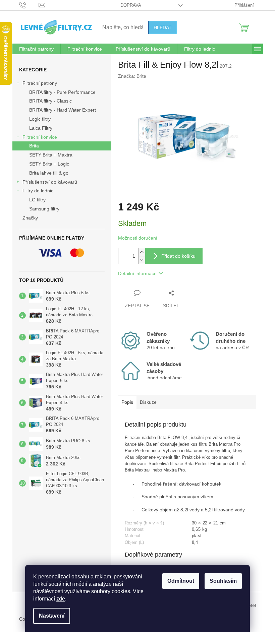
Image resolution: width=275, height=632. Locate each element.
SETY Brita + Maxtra (50, 154)
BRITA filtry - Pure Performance (62, 92)
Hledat (163, 27)
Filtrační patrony (39, 83)
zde (60, 599)
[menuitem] (36, 49)
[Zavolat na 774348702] (29, 4)
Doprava (130, 5)
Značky (30, 217)
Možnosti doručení (137, 238)
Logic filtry (40, 119)
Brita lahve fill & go (48, 173)
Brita (34, 145)
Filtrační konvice (39, 137)
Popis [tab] (127, 402)
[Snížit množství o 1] (142, 260)
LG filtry (37, 199)
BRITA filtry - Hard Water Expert (62, 110)
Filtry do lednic (37, 190)
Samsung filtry (44, 208)
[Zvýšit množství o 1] (142, 252)
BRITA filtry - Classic (50, 101)
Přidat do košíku (178, 256)
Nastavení (51, 616)
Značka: (132, 76)
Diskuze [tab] (148, 402)
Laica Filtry (40, 128)
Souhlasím (223, 581)
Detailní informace (137, 273)
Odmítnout (180, 581)
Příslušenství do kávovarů (49, 182)
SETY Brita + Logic (49, 164)
